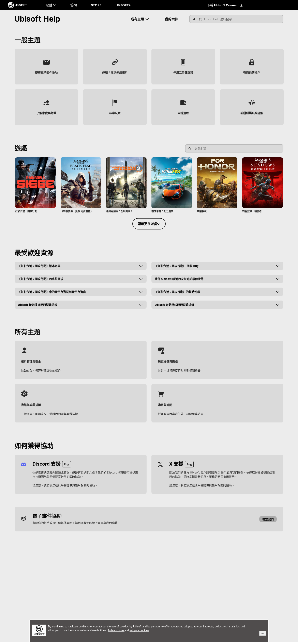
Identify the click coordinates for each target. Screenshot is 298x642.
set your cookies (139, 630)
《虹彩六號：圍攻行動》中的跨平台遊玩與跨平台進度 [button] (52, 291)
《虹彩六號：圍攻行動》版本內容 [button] (39, 266)
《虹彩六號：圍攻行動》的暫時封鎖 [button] (177, 291)
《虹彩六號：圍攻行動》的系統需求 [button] (40, 278)
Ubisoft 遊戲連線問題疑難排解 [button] (174, 304)
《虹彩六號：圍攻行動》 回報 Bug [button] (176, 266)
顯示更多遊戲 (147, 224)
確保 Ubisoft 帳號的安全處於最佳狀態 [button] (179, 278)
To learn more (116, 630)
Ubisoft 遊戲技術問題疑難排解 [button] (37, 304)
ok (263, 633)
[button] (46, 66)
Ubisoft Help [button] (37, 19)
